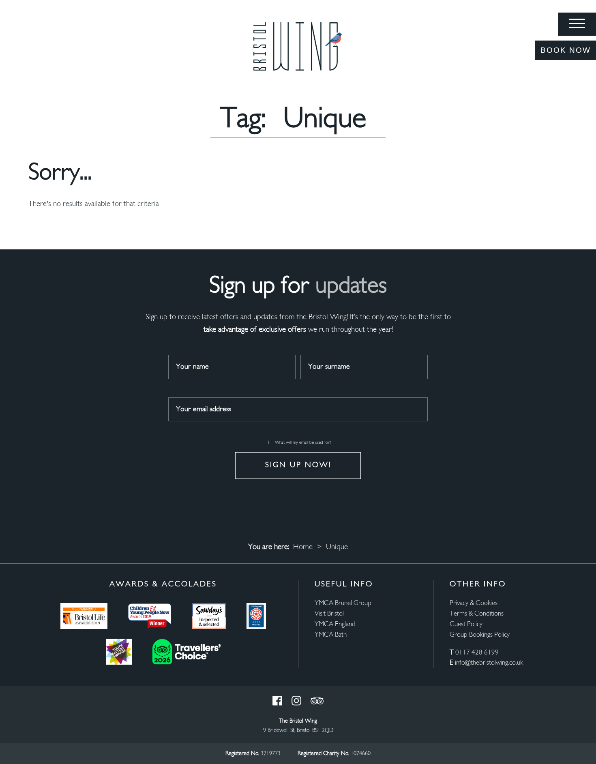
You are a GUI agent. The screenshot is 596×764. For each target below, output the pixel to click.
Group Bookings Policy (480, 634)
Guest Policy (466, 624)
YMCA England (335, 624)
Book (565, 50)
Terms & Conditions (477, 613)
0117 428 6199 (477, 652)
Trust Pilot (317, 701)
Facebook (277, 701)
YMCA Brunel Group (343, 603)
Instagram (296, 701)
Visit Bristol (329, 613)
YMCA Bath (331, 634)
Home (303, 547)
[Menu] (577, 24)
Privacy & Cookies (473, 603)
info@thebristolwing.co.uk (489, 662)
